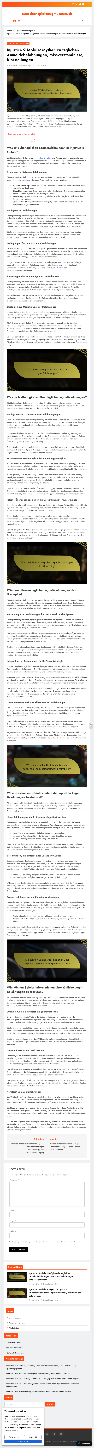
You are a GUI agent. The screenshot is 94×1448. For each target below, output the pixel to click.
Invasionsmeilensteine (14, 1347)
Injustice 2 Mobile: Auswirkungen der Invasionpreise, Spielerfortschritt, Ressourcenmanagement (43, 1378)
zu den (36, 1033)
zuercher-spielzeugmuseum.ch (47, 13)
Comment (14, 1180)
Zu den (27, 180)
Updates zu (58, 267)
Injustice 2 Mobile (44, 157)
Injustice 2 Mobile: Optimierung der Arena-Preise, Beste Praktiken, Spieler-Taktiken (38, 1391)
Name (12, 1210)
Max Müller (13, 65)
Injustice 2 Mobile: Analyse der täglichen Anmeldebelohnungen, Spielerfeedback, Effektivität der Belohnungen (55, 1292)
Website (12, 1231)
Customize (14, 1437)
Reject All (33, 1437)
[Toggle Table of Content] (32, 140)
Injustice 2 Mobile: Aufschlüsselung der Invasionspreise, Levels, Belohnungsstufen (38, 1373)
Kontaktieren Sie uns (17, 1323)
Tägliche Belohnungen (18, 43)
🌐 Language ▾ (84, 1443)
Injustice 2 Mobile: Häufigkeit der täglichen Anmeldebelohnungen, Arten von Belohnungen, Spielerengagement (51, 1276)
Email (12, 1221)
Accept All (23, 1441)
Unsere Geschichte (16, 1317)
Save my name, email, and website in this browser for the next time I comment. (43, 1241)
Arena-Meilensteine (13, 1342)
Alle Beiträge (14, 1328)
